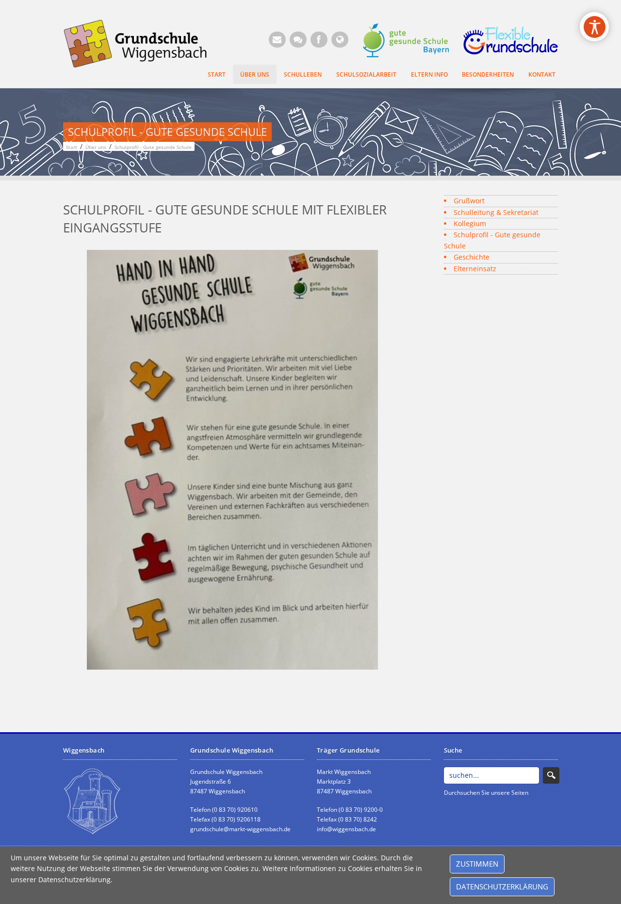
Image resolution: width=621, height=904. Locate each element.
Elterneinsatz (475, 268)
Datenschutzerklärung (502, 886)
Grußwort (469, 200)
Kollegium (470, 223)
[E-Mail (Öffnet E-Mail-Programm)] (277, 40)
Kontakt (542, 74)
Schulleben (303, 74)
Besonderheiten (488, 74)
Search (551, 775)
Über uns (254, 74)
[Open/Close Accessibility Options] (594, 27)
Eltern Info (429, 74)
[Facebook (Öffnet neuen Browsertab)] (318, 40)
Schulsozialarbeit (366, 74)
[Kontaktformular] (298, 40)
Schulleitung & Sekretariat (496, 212)
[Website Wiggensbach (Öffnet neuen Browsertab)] (339, 40)
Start (217, 74)
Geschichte (472, 257)
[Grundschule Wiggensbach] (141, 43)
